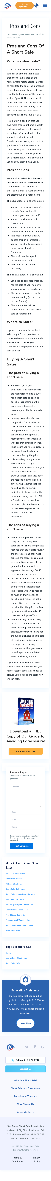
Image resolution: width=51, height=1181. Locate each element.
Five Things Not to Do (15, 915)
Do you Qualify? (24, 5)
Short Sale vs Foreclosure (17, 910)
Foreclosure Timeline (25, 1096)
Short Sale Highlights (15, 889)
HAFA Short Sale (13, 930)
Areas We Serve (25, 1111)
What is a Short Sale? (15, 873)
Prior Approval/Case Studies (18, 920)
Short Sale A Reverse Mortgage (19, 925)
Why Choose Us (25, 1104)
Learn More (25, 1023)
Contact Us (25, 1068)
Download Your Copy (25, 751)
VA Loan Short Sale (14, 884)
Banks (8, 953)
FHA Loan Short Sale (15, 899)
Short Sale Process (14, 878)
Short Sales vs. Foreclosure (25, 1088)
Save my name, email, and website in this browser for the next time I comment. (24, 838)
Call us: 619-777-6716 (26, 1060)
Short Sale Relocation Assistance (20, 894)
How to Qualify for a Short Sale (19, 904)
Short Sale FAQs (13, 963)
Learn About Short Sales (16, 958)
